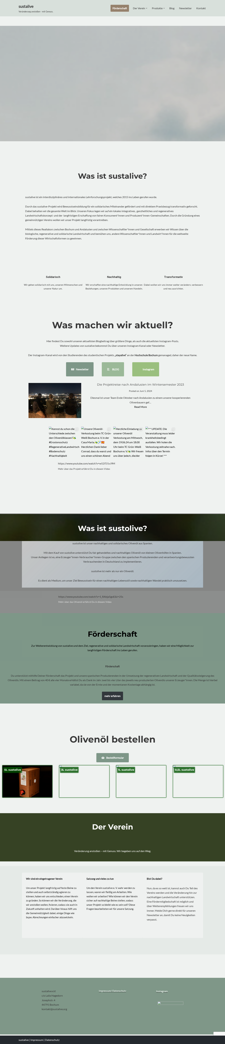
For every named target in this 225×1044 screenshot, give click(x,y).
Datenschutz (52, 1039)
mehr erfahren (112, 695)
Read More (140, 406)
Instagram (148, 369)
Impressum (36, 1039)
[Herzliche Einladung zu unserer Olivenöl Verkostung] (128, 442)
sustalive (24, 1039)
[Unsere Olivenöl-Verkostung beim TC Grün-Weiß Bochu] (96, 442)
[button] (146, 8)
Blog (171, 8)
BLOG (115, 369)
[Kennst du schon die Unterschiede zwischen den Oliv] (64, 442)
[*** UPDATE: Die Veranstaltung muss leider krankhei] (160, 442)
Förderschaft (119, 8)
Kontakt (201, 8)
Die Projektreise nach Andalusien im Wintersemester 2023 (140, 384)
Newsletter (185, 8)
